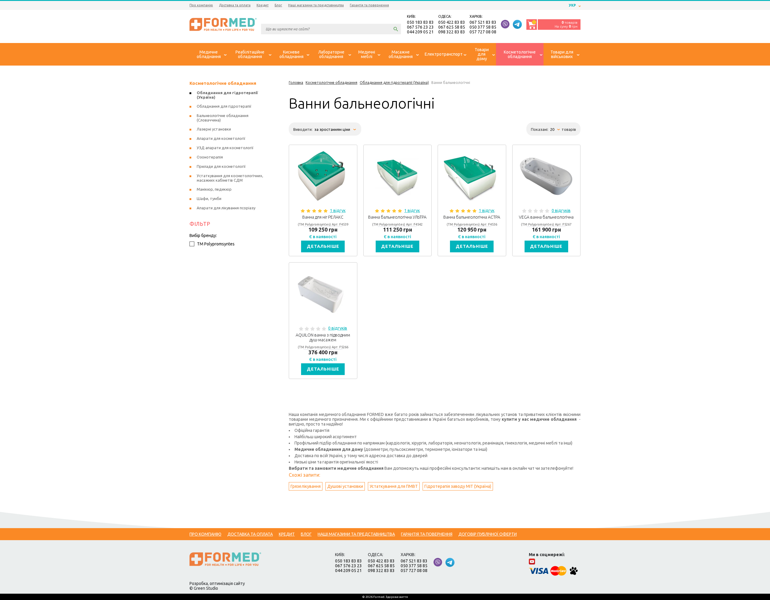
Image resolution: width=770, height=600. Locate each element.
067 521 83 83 (483, 22)
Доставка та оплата (235, 5)
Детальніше (323, 246)
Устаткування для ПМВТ (394, 486)
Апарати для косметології (221, 138)
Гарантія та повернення (369, 5)
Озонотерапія (210, 157)
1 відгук (338, 210)
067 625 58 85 (451, 27)
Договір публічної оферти (487, 534)
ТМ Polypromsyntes (216, 244)
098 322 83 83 (451, 31)
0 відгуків (561, 210)
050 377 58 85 (483, 27)
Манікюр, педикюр (214, 189)
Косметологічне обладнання (222, 83)
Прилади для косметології (221, 166)
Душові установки (345, 486)
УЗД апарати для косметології (225, 148)
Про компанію (201, 5)
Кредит (263, 5)
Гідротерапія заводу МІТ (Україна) (457, 486)
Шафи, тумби (209, 198)
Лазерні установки (214, 129)
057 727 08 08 (483, 31)
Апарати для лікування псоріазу (226, 208)
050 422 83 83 (451, 22)
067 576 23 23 (420, 27)
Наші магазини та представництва (316, 5)
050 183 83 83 (420, 22)
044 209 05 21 (420, 31)
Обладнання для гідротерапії (224, 106)
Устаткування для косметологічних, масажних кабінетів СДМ (230, 178)
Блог (278, 5)
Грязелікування (306, 486)
